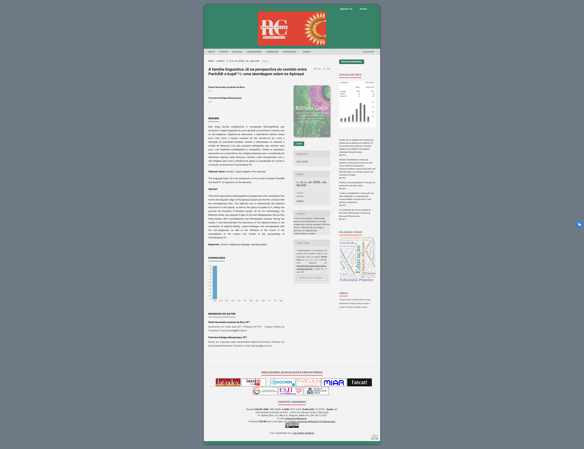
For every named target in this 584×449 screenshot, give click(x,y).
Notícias (237, 51)
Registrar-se (346, 9)
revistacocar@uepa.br (296, 418)
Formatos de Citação (310, 278)
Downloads (290, 51)
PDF (300, 144)
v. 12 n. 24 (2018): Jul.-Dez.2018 (243, 61)
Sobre (306, 51)
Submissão (272, 51)
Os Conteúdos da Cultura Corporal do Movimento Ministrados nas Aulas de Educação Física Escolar (355, 213)
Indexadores (254, 51)
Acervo (223, 51)
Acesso (363, 9)
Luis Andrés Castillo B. (303, 433)
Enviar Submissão (351, 62)
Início (211, 51)
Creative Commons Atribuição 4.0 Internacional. (311, 421)
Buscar (369, 51)
